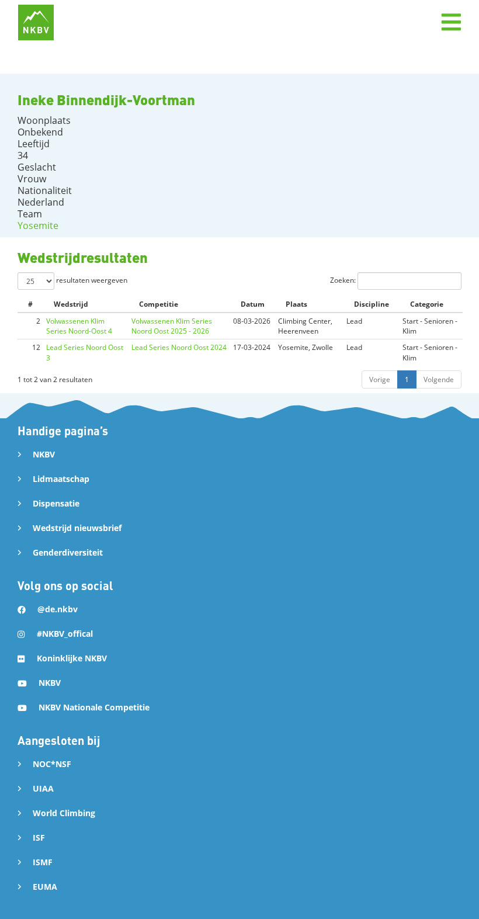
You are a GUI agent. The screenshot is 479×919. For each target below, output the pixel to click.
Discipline (371, 304)
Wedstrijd (71, 304)
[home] (36, 22)
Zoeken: (343, 280)
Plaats (296, 304)
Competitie (158, 304)
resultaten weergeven (90, 280)
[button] (451, 22)
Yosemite (38, 225)
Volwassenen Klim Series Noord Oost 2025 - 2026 (171, 326)
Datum (253, 304)
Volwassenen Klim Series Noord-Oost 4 (79, 326)
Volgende (439, 379)
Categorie (426, 304)
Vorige (379, 379)
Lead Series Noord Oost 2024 (179, 347)
